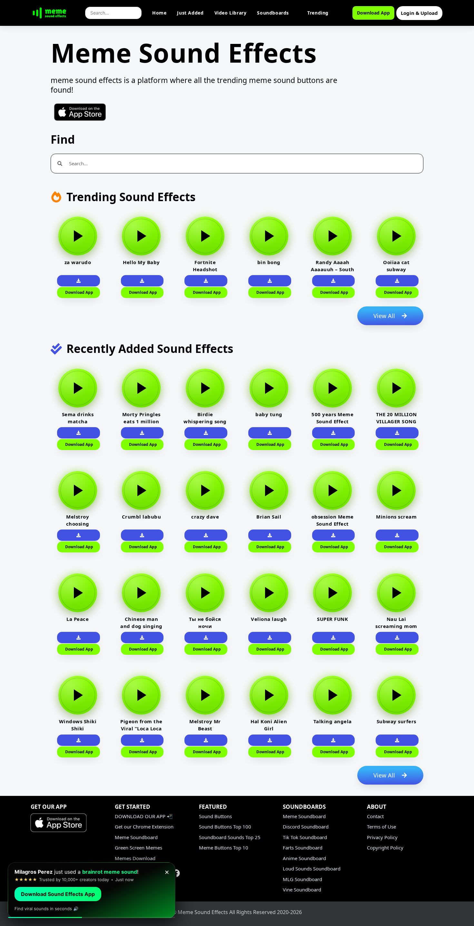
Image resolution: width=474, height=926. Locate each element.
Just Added (190, 13)
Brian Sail (268, 516)
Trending (318, 13)
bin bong (269, 262)
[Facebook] (176, 873)
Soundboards (273, 13)
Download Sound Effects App (58, 894)
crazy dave (205, 516)
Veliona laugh (269, 619)
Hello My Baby (141, 262)
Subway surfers (396, 721)
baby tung (268, 414)
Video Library (230, 13)
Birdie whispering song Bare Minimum (205, 421)
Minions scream (396, 516)
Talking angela (332, 721)
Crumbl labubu (141, 516)
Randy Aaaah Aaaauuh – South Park (332, 269)
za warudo (77, 262)
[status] (91, 890)
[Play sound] (77, 236)
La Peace (77, 619)
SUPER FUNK (332, 619)
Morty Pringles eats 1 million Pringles (141, 421)
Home (159, 13)
